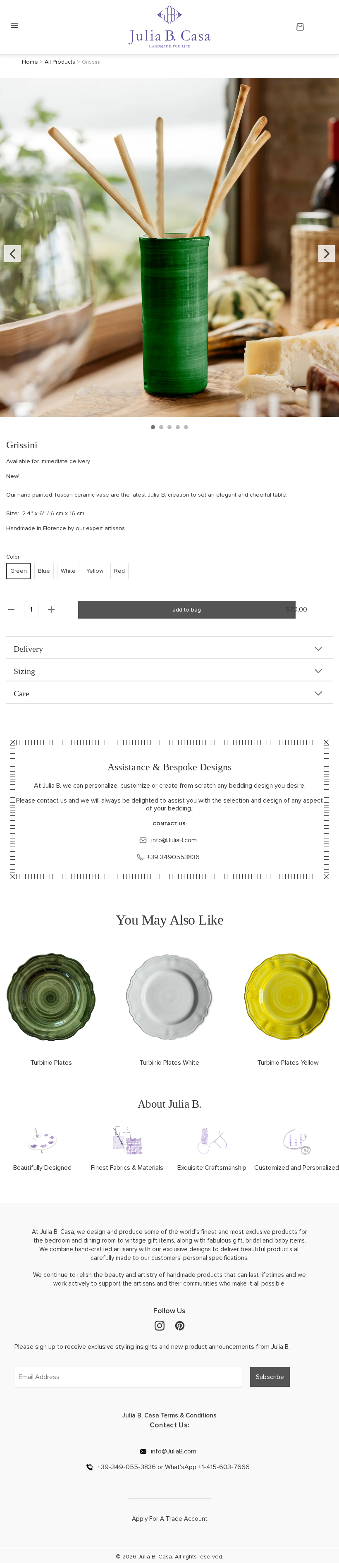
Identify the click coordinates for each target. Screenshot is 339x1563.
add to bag (186, 609)
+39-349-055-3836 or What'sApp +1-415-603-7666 (172, 1467)
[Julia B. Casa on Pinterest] (180, 1325)
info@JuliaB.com (173, 840)
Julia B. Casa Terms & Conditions (169, 1415)
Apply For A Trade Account (170, 1518)
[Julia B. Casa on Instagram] (160, 1325)
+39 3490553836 (173, 857)
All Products (60, 61)
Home (30, 61)
